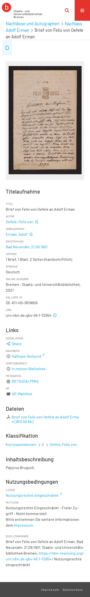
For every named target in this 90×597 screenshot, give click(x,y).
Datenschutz (73, 589)
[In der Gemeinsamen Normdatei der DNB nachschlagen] (36, 221)
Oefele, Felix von (19, 221)
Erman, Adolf (17, 234)
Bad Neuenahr (18, 246)
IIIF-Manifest (22, 393)
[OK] (67, 10)
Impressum (23, 525)
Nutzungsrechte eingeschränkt (32, 495)
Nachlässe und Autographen (33, 23)
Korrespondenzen (21, 444)
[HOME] (22, 10)
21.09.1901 (39, 246)
